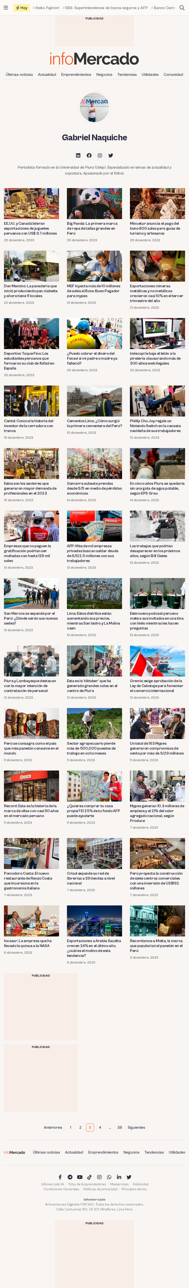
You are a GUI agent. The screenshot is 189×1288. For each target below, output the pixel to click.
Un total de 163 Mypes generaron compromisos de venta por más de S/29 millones (157, 748)
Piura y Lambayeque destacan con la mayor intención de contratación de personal (30, 686)
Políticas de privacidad (100, 1189)
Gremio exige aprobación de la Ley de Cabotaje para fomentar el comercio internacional (156, 686)
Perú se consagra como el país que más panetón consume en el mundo (31, 748)
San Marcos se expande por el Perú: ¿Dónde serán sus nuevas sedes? (31, 618)
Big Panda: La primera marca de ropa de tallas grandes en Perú (92, 228)
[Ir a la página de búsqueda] (182, 8)
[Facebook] (89, 156)
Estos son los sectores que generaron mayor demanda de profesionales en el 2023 (30, 488)
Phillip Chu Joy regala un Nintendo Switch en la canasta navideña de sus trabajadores (155, 426)
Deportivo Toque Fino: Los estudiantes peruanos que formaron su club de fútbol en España (29, 360)
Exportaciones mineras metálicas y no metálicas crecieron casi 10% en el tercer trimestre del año (156, 293)
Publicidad (141, 1184)
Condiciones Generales (61, 1189)
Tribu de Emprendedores (87, 1184)
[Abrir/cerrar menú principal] (6, 8)
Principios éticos (134, 1189)
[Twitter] (111, 156)
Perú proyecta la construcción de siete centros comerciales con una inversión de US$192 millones (156, 880)
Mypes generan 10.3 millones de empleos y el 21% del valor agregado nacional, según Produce (157, 813)
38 (119, 1127)
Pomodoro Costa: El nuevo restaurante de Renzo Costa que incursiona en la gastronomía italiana (28, 880)
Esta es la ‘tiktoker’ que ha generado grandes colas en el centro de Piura (92, 686)
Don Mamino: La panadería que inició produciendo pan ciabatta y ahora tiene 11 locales (31, 291)
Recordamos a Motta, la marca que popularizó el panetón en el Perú (156, 946)
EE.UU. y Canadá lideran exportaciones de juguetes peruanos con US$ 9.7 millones (30, 228)
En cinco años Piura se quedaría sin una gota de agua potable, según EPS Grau (157, 488)
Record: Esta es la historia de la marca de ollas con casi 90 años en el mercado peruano (31, 811)
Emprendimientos (76, 74)
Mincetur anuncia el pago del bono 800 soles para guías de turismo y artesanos (155, 228)
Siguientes (136, 1127)
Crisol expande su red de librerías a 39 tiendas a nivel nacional (91, 878)
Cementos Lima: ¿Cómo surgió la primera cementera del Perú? (94, 423)
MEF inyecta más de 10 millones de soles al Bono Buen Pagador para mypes (93, 291)
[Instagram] (100, 156)
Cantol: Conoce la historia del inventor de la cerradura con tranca (28, 426)
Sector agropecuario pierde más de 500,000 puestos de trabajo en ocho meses (91, 748)
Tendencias (127, 74)
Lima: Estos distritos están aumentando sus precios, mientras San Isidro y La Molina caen (93, 620)
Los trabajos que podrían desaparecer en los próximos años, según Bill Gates (155, 551)
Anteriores (53, 1127)
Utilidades (150, 74)
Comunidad (173, 74)
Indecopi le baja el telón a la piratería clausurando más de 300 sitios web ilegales (155, 358)
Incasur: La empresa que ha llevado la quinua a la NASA (28, 943)
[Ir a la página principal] (94, 58)
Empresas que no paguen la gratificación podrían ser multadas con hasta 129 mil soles (27, 553)
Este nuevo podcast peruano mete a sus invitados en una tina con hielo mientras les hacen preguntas (157, 620)
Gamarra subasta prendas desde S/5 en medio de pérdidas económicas (94, 488)
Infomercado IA (52, 1184)
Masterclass (119, 1184)
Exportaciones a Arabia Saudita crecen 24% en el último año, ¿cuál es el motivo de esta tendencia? (94, 948)
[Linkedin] (78, 156)
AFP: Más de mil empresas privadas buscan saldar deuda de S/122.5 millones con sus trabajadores (92, 553)
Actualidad (47, 74)
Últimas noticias (19, 74)
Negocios (104, 74)
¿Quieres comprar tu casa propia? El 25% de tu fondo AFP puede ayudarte (93, 811)
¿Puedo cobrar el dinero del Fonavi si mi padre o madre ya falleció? (92, 358)
